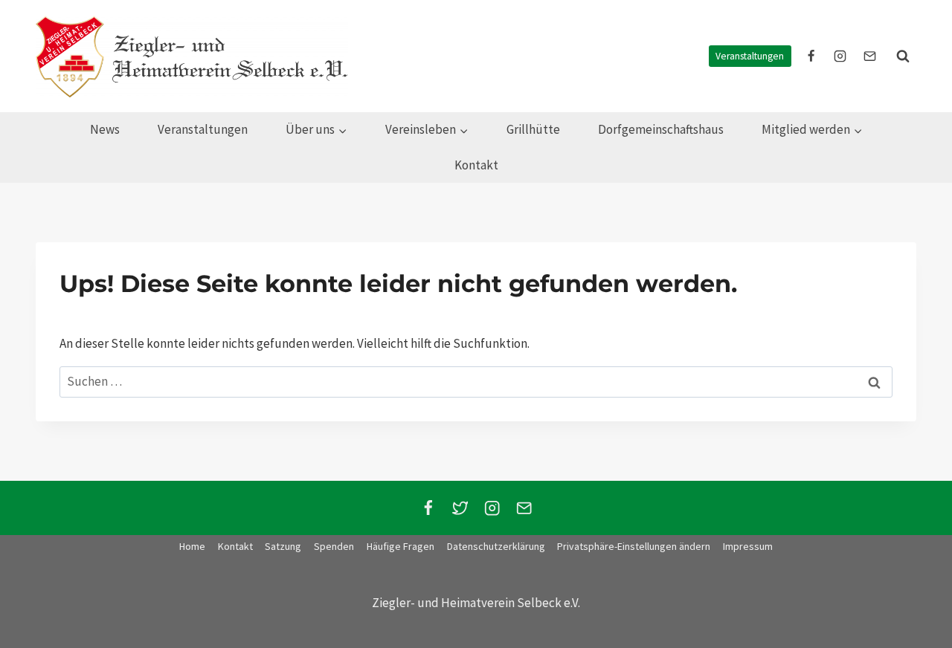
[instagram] (840, 56)
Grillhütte (533, 129)
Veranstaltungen (749, 56)
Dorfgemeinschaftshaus (661, 129)
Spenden (334, 546)
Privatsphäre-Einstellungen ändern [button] (633, 546)
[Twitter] (460, 508)
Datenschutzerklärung (496, 546)
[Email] (524, 508)
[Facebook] (428, 508)
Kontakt (476, 165)
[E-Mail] (869, 56)
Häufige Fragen (400, 546)
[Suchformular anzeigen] (903, 56)
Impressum (748, 546)
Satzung (283, 546)
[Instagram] (492, 508)
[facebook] (811, 56)
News (105, 129)
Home (192, 546)
